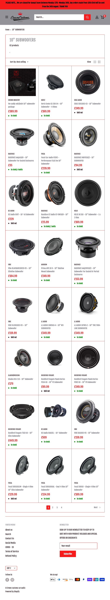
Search (8, 534)
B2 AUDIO (11, 211)
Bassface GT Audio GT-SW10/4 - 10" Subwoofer (54, 216)
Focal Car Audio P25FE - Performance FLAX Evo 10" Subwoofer (51, 160)
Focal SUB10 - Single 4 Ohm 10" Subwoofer (86, 488)
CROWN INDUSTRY (14, 100)
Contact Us (9, 538)
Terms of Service (12, 551)
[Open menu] (6, 17)
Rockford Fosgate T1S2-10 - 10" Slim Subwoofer (20, 434)
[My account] (97, 17)
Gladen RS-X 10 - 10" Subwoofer (20, 379)
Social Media (10, 543)
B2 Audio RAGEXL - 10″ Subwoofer (54, 433)
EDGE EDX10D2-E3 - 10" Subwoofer (87, 103)
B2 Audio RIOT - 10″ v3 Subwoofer (21, 214)
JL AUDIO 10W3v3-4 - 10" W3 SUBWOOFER (52, 327)
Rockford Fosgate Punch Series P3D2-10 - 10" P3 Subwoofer (86, 380)
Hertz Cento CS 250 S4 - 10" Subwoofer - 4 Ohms (52, 105)
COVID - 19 (9, 547)
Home (7, 29)
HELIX (76, 211)
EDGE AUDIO (78, 100)
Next (96, 507)
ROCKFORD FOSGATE (47, 375)
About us (8, 529)
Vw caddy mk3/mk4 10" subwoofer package (21, 105)
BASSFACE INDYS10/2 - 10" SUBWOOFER (84, 159)
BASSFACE (11, 154)
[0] (102, 17)
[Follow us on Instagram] (12, 580)
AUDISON (44, 264)
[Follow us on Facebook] (7, 580)
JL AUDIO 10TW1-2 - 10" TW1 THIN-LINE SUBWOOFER (87, 327)
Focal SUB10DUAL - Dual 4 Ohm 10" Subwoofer (54, 488)
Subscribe (68, 554)
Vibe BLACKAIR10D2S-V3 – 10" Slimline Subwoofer (20, 270)
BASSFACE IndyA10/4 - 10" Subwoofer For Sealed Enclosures (21, 159)
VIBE (9, 264)
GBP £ (9, 568)
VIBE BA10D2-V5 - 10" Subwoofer (87, 433)
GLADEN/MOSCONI (14, 375)
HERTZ (43, 100)
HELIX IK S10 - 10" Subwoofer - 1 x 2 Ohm (87, 216)
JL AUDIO (44, 321)
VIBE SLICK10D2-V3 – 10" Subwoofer (18, 327)
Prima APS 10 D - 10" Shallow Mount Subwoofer (52, 270)
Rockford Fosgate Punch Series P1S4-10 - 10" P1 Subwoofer (53, 380)
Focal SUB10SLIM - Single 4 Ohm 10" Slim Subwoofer (20, 488)
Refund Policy (11, 556)
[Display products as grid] (95, 62)
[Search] (87, 17)
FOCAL (43, 154)
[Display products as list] (99, 62)
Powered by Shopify (12, 591)
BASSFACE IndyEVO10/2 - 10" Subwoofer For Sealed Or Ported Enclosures (86, 271)
